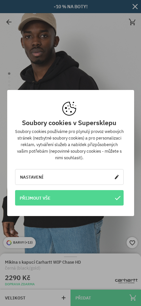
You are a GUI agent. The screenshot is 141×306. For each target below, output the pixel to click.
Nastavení (32, 177)
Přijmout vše (35, 198)
